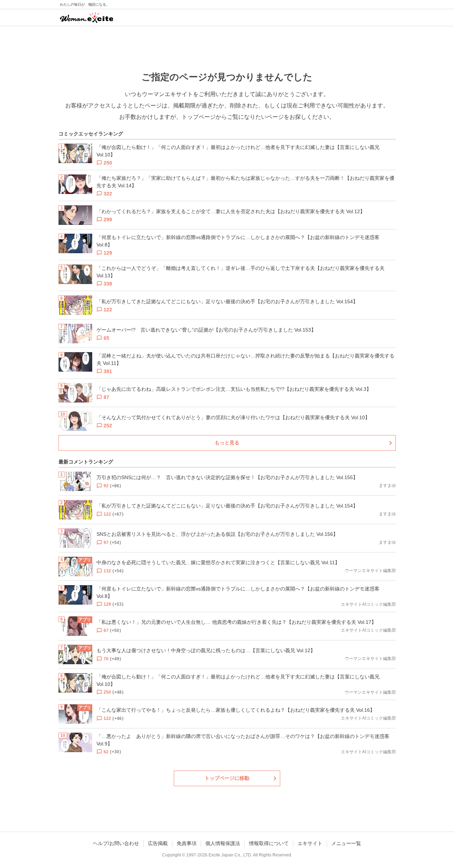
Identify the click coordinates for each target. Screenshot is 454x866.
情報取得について (269, 843)
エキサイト (310, 843)
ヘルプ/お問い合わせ (116, 843)
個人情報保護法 (222, 843)
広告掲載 (158, 843)
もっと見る (227, 442)
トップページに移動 (227, 778)
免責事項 (186, 843)
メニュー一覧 (346, 843)
